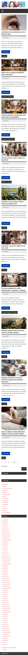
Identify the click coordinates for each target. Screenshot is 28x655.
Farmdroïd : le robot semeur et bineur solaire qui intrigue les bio (12, 203)
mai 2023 (5, 596)
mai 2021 (5, 644)
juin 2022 (5, 618)
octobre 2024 (6, 562)
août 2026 (5, 520)
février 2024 (6, 578)
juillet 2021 (5, 640)
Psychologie (6, 504)
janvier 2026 (6, 532)
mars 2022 (5, 624)
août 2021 (5, 638)
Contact (5, 649)
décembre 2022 (7, 606)
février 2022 (6, 626)
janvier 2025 (6, 556)
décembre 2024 (7, 558)
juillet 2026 (5, 522)
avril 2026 (5, 528)
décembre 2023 (7, 582)
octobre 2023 (6, 586)
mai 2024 (5, 572)
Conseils (4, 56)
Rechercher (4, 466)
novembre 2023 (7, 584)
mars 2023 (5, 600)
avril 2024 (5, 574)
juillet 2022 (5, 616)
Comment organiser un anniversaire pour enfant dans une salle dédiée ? (13, 116)
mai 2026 (5, 526)
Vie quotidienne (7, 512)
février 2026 (6, 530)
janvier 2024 (6, 580)
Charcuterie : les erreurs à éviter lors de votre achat (13, 247)
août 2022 (5, 614)
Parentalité (5, 502)
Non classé (5, 498)
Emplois (5, 492)
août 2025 (5, 542)
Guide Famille (4, 653)
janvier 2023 (6, 604)
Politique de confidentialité (9, 647)
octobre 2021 (6, 634)
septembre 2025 (7, 540)
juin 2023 (5, 594)
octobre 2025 (6, 538)
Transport (5, 508)
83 (14, 462)
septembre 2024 (7, 564)
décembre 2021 (7, 630)
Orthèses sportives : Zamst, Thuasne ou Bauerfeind (13, 159)
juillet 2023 (5, 592)
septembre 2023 (7, 588)
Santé (9, 182)
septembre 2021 (7, 636)
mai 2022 (5, 620)
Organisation (11, 139)
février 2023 (6, 602)
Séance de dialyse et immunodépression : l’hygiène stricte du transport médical (13, 433)
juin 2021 (5, 642)
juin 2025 (5, 546)
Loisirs (4, 496)
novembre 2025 (7, 536)
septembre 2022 (7, 612)
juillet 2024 (5, 568)
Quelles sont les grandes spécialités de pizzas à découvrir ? (12, 74)
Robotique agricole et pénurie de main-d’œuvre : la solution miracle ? (12, 331)
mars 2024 (5, 576)
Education (5, 490)
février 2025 (6, 554)
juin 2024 (5, 570)
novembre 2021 (7, 632)
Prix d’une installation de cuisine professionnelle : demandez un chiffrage (13, 289)
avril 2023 (5, 598)
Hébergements (6, 494)
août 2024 (5, 566)
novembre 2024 (7, 560)
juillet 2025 (5, 544)
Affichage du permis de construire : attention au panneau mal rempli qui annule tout (12, 380)
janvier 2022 (6, 628)
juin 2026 (5, 524)
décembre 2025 (7, 534)
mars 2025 (5, 552)
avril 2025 (5, 550)
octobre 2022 (6, 610)
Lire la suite (5, 51)
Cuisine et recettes (6, 312)
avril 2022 (5, 622)
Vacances (5, 510)
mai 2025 (5, 548)
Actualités (10, 96)
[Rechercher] (24, 469)
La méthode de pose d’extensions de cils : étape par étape (13, 33)
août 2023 (5, 590)
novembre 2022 (7, 608)
